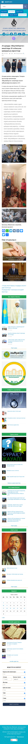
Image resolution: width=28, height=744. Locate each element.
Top (26, 742)
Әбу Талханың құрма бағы (13, 424)
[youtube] (19, 35)
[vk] (23, 35)
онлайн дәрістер (14, 661)
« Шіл (3, 617)
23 (24, 608)
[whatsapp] (7, 35)
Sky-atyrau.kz (20, 736)
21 (17, 608)
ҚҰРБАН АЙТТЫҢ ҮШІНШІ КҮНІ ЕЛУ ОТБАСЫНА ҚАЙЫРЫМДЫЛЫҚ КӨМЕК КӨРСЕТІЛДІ (16, 513)
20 (14, 608)
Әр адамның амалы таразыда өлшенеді (16, 418)
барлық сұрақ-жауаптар (14, 483)
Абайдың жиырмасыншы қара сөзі (14, 580)
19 (10, 608)
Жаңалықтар (19, 53)
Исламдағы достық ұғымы (12, 655)
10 (3, 605)
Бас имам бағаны (14, 487)
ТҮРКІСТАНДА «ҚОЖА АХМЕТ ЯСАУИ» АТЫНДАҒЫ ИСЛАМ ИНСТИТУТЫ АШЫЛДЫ (16, 341)
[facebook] (11, 35)
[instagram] (15, 35)
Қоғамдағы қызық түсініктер (13, 470)
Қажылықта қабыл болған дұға (14, 411)
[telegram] (3, 35)
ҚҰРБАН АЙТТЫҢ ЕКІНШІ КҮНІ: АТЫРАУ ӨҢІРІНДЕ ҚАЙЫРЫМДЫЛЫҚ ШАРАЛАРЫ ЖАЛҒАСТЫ (16, 520)
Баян (12, 53)
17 (3, 608)
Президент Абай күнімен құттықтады (15, 574)
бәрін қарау (14, 348)
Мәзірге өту (8, 2)
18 (7, 608)
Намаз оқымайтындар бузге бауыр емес (15, 476)
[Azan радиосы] (13, 40)
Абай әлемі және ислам (12, 568)
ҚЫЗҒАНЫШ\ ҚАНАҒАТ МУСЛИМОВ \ (15, 648)
